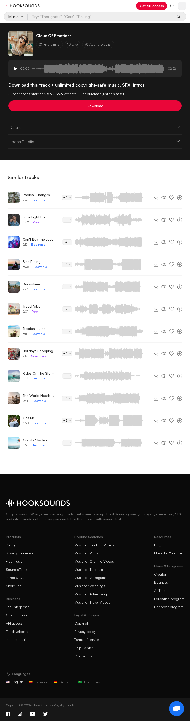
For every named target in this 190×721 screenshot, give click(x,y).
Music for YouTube (168, 553)
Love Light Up (34, 217)
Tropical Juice (34, 328)
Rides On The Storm (39, 373)
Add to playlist (100, 44)
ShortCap (14, 586)
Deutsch (65, 682)
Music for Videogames (91, 578)
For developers (17, 631)
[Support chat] (176, 708)
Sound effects (16, 569)
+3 (65, 264)
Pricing (11, 545)
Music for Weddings (89, 586)
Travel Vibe (31, 306)
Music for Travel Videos (92, 602)
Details (15, 127)
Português (92, 682)
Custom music (17, 615)
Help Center (83, 648)
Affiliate (160, 590)
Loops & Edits (21, 141)
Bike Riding (32, 262)
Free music (14, 561)
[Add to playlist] (179, 197)
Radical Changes (36, 195)
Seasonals (38, 356)
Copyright (82, 623)
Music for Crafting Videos (94, 561)
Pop (36, 222)
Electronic (39, 200)
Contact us (83, 656)
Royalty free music (20, 553)
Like (75, 44)
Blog (157, 545)
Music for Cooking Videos (94, 545)
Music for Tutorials (88, 569)
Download (95, 106)
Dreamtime (31, 284)
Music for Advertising (90, 594)
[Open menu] (182, 6)
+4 (65, 197)
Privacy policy (85, 631)
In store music (16, 639)
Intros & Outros (18, 578)
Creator (160, 574)
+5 (65, 331)
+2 (65, 286)
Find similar (52, 44)
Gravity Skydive (35, 440)
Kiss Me (29, 418)
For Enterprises (17, 607)
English (17, 682)
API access (14, 623)
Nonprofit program (168, 607)
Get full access (152, 6)
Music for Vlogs (86, 553)
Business (161, 582)
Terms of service (86, 639)
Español (41, 682)
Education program (169, 599)
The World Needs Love (39, 395)
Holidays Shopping (38, 351)
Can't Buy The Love (38, 239)
